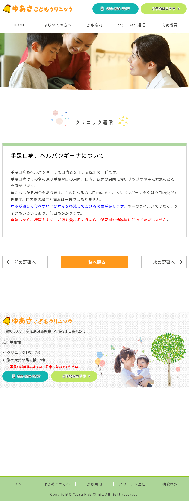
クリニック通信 (131, 25)
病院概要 (169, 25)
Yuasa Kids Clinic (88, 494)
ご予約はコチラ (164, 8)
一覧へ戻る (95, 262)
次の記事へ (164, 262)
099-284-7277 (118, 8)
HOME (19, 25)
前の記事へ (25, 262)
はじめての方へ (57, 25)
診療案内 (95, 25)
